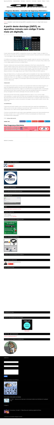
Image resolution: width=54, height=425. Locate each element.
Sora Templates (11, 416)
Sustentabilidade (16, 1)
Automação (34, 1)
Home (6, 18)
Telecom (43, 1)
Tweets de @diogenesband (10, 336)
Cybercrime (28, 1)
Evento (48, 1)
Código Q (6, 405)
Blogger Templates (18, 416)
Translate (14, 216)
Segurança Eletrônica (8, 1)
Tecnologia (23, 1)
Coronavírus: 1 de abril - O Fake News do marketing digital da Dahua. (25, 410)
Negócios (39, 1)
